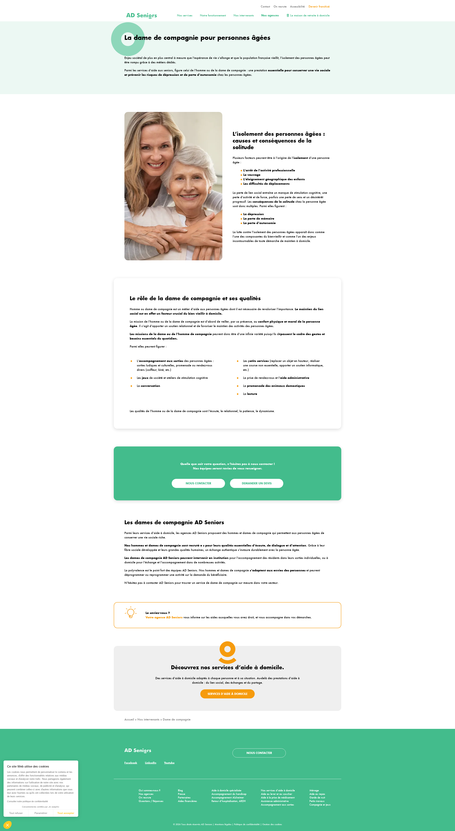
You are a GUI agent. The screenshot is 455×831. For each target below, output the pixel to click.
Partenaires (184, 797)
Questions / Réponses (151, 801)
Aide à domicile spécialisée (226, 790)
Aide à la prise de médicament (278, 797)
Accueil (129, 719)
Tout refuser (16, 813)
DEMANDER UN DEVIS (257, 483)
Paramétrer (40, 813)
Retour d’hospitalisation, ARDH (229, 801)
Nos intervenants (244, 15)
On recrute (280, 6)
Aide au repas (317, 794)
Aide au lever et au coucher (276, 794)
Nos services (184, 15)
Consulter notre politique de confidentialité (27, 801)
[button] (7, 825)
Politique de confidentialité (247, 824)
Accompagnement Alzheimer (228, 797)
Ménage (314, 790)
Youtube (169, 762)
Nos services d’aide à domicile (278, 790)
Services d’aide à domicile (227, 694)
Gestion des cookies (272, 824)
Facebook (130, 762)
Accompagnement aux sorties (277, 804)
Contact (265, 6)
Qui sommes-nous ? (149, 790)
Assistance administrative (275, 801)
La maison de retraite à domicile (310, 15)
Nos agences (270, 15)
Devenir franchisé (319, 6)
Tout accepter (65, 813)
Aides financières (187, 801)
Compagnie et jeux (320, 804)
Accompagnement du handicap (229, 794)
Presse (181, 794)
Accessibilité (297, 6)
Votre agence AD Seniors (164, 617)
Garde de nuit (317, 797)
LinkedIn (150, 762)
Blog (180, 790)
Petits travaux (317, 801)
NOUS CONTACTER (198, 483)
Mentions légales (223, 824)
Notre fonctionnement (213, 15)
